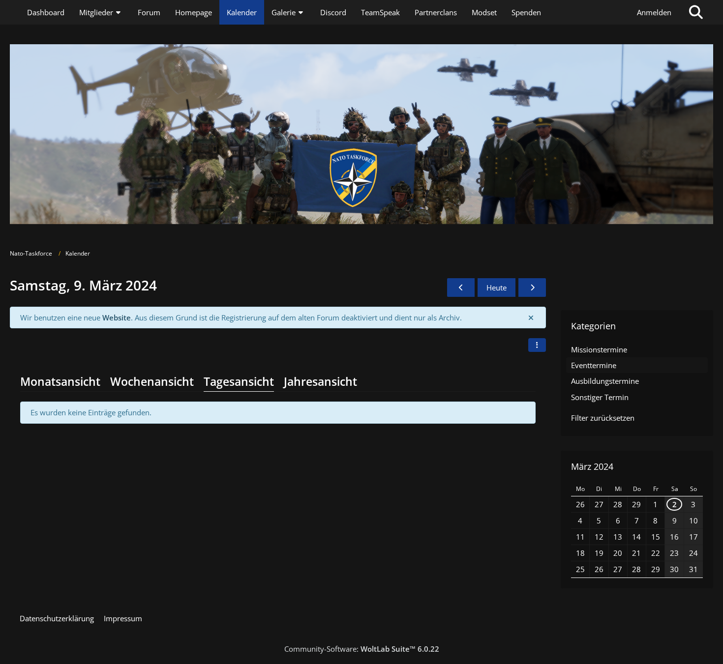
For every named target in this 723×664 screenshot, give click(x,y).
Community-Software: (361, 649)
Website (116, 317)
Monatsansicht (60, 381)
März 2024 (592, 466)
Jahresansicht (320, 381)
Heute (496, 287)
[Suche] (696, 12)
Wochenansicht (152, 381)
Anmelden (654, 12)
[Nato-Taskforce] (361, 134)
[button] (537, 345)
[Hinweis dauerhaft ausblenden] (531, 317)
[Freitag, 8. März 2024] (461, 287)
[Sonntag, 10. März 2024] (532, 287)
